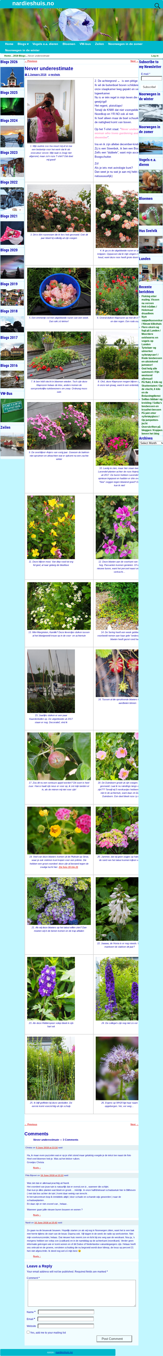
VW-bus (85, 44)
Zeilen (99, 44)
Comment (33, 1278)
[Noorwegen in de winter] (151, 113)
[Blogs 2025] (12, 106)
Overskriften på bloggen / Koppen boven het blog (152, 430)
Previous (30, 61)
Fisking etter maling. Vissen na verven (150, 300)
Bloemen (69, 44)
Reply (37, 1168)
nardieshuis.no (33, 3)
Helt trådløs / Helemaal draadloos (149, 310)
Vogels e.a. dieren (45, 44)
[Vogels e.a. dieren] (151, 181)
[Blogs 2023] (12, 167)
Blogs (22, 44)
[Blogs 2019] (12, 297)
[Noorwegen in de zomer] (151, 146)
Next (135, 61)
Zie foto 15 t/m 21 (68, 867)
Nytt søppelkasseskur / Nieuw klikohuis (152, 320)
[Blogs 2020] (12, 267)
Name (31, 1312)
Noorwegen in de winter (22, 50)
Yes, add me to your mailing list (48, 1332)
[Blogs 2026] (12, 77)
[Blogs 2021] (12, 233)
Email (31, 1319)
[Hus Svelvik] (151, 244)
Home (9, 44)
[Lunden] (151, 272)
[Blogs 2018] (12, 324)
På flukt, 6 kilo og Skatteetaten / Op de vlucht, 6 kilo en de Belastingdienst (152, 389)
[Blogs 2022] (12, 199)
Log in (155, 55)
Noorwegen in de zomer (125, 44)
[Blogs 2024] (12, 136)
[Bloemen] (151, 215)
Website (31, 1326)
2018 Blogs (19, 55)
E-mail (145, 73)
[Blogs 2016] (12, 379)
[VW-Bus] (12, 410)
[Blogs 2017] (12, 351)
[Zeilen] (12, 444)
